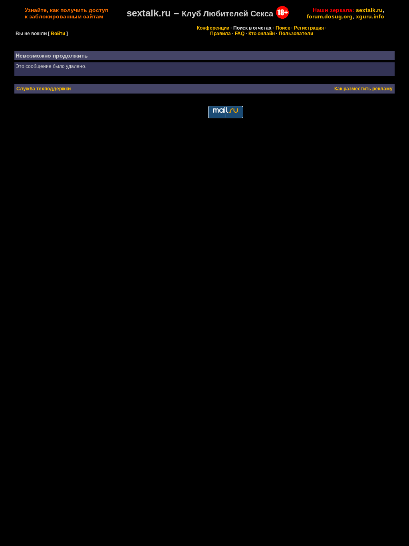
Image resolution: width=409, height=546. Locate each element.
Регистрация (309, 28)
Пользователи (296, 33)
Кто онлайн (261, 33)
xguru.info (370, 16)
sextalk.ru (369, 10)
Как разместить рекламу (363, 89)
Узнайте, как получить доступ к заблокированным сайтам (66, 13)
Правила (220, 33)
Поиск (283, 28)
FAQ (239, 33)
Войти (58, 33)
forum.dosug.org (330, 16)
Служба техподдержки (43, 89)
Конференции (213, 28)
